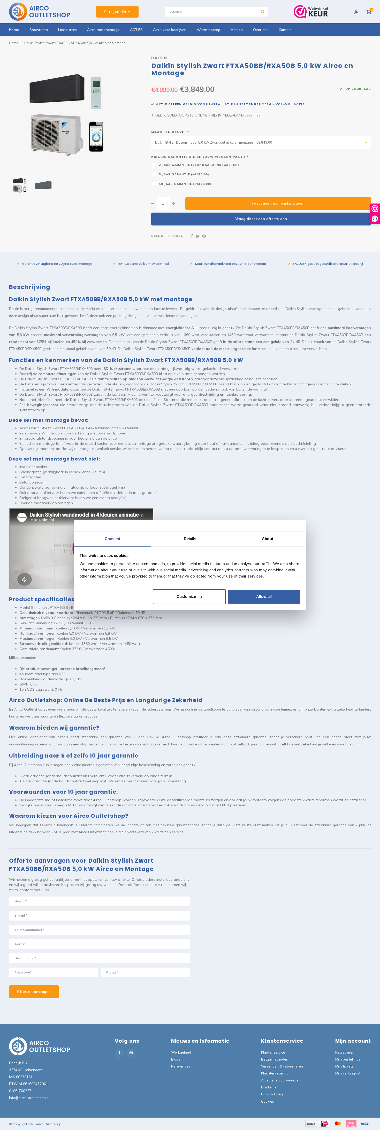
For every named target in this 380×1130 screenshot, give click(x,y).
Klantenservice (273, 1052)
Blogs (175, 1059)
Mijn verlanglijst (347, 1073)
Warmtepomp (208, 29)
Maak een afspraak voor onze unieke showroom (230, 264)
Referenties (180, 1066)
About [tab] (267, 538)
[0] (368, 11)
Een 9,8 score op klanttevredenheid (143, 264)
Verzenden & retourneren (282, 1066)
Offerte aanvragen (34, 991)
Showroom (38, 29)
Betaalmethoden (274, 1059)
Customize (186, 596)
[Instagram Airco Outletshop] (130, 1053)
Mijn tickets (344, 1066)
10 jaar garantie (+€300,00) (185, 184)
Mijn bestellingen (349, 1059)
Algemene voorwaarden (281, 1080)
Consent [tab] (112, 538)
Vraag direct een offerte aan (261, 219)
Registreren (344, 1052)
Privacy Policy (272, 1094)
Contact (285, 29)
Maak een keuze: (169, 132)
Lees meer (253, 115)
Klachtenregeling (274, 1073)
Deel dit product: (168, 236)
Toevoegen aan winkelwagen (278, 203)
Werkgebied (181, 1052)
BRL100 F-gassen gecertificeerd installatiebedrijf (328, 264)
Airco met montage (103, 29)
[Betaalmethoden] (310, 1123)
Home (14, 29)
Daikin (159, 58)
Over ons (260, 29)
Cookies (267, 1101)
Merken (237, 29)
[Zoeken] (262, 11)
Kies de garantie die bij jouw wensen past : (199, 157)
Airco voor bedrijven (169, 29)
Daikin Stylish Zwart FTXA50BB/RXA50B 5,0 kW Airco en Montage (74, 43)
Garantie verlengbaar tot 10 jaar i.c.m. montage (57, 264)
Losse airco (67, 29)
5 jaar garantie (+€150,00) (184, 174)
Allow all (264, 596)
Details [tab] (190, 538)
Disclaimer (269, 1087)
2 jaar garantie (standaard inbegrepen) (199, 165)
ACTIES (136, 29)
